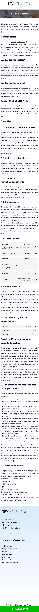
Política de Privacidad (10, 563)
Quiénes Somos (7, 546)
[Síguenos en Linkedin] (10, 533)
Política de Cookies (9, 560)
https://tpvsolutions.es (18, 42)
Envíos (4, 552)
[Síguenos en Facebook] (5, 533)
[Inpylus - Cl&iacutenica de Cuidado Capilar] (20, 5)
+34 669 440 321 (11, 520)
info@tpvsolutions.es (12, 522)
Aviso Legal (6, 557)
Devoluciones (7, 554)
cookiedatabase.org (7, 500)
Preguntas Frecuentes (10, 549)
